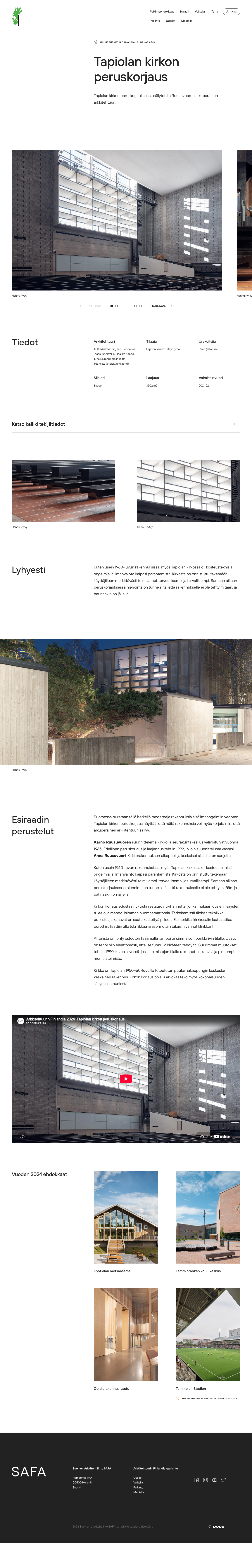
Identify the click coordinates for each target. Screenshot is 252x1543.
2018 (234, 12)
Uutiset (137, 1478)
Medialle (138, 1492)
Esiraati (184, 11)
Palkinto (138, 1487)
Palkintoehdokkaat (162, 11)
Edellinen (94, 306)
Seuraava (158, 306)
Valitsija (200, 11)
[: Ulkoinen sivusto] (216, 1527)
